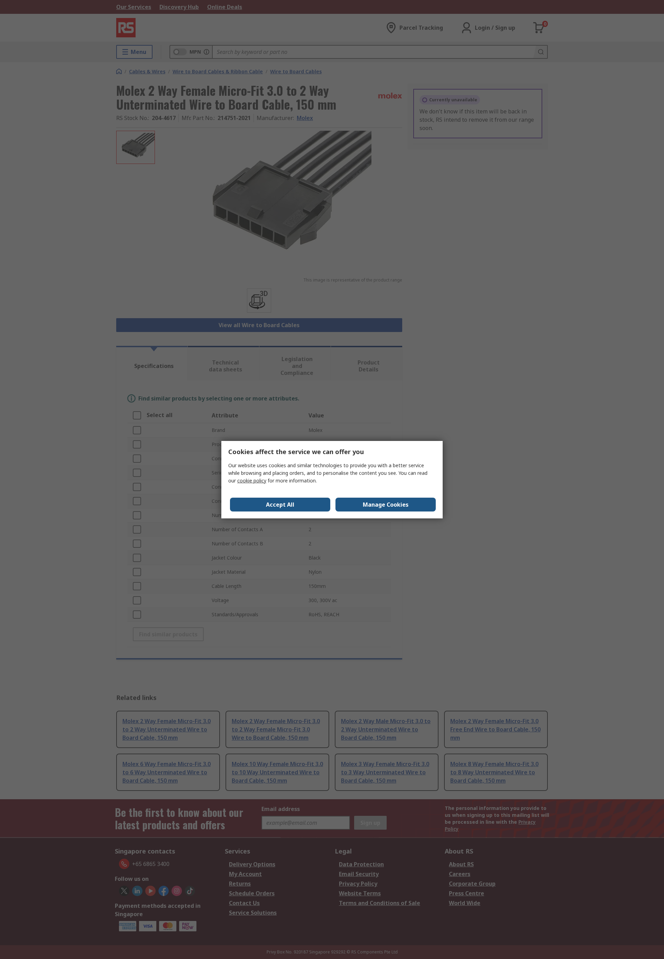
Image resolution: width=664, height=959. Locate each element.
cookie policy (251, 480)
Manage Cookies (385, 504)
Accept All (280, 504)
